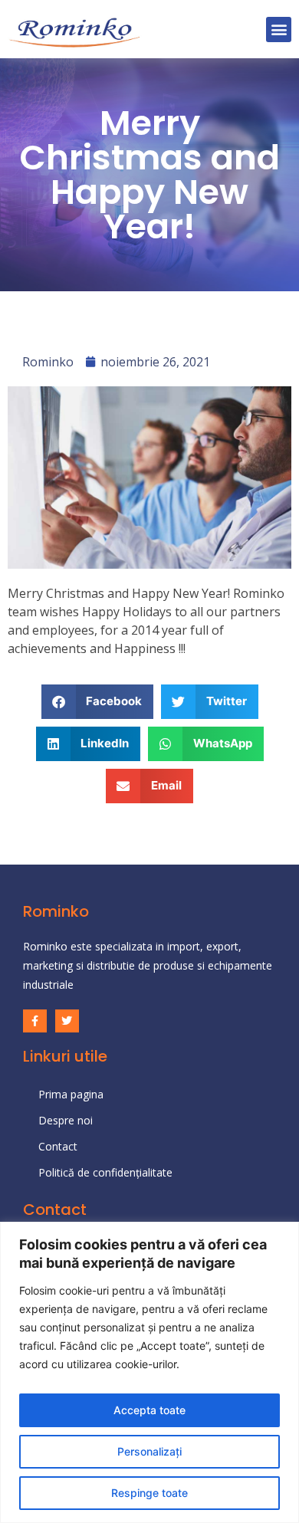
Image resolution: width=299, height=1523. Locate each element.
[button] (278, 29)
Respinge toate (149, 1492)
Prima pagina (71, 1094)
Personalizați (149, 1451)
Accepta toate (149, 1409)
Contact (57, 1146)
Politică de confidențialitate (105, 1172)
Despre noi (65, 1120)
